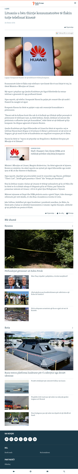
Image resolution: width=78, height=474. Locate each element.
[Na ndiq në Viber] (30, 439)
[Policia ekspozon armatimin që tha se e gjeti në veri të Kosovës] (17, 314)
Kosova (9, 226)
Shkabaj (7, 464)
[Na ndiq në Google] (35, 439)
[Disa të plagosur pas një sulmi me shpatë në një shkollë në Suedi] (17, 419)
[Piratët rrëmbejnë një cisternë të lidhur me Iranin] (17, 387)
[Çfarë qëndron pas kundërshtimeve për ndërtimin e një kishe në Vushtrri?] (17, 298)
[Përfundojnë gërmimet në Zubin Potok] (39, 249)
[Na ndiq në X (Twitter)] (21, 439)
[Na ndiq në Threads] (25, 439)
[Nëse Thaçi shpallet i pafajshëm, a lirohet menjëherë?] (17, 282)
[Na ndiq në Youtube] (16, 439)
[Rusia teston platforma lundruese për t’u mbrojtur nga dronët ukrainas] (39, 350)
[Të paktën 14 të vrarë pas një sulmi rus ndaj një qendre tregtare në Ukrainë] (17, 403)
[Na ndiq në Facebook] (7, 439)
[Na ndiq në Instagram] (11, 439)
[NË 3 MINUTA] (47, 471)
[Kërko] (64, 471)
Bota (7, 328)
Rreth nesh (8, 452)
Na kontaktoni (45, 452)
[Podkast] (31, 471)
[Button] (68, 27)
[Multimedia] (14, 471)
